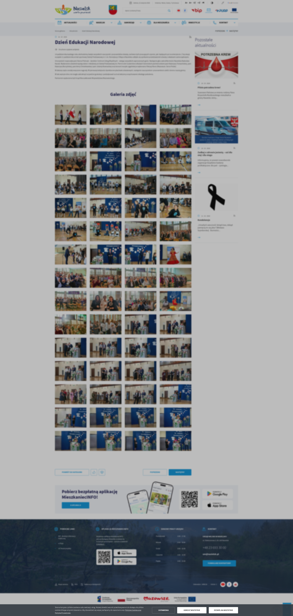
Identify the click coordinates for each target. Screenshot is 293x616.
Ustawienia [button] (163, 610)
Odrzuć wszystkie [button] (192, 610)
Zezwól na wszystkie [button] (223, 610)
